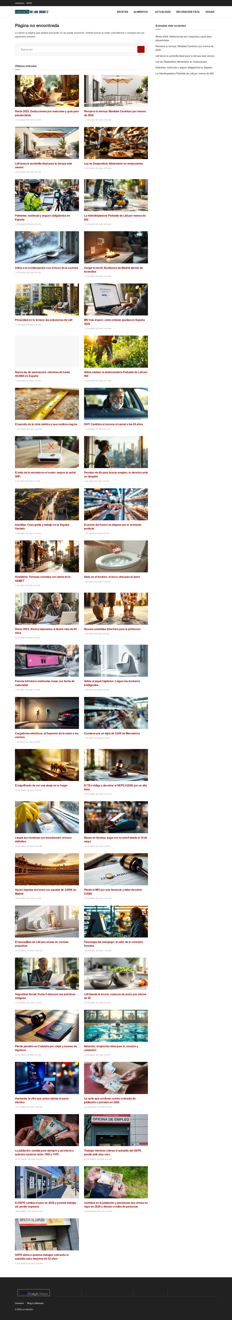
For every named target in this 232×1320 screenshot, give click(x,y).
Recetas (122, 11)
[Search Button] (141, 49)
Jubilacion (19, 3)
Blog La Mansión (35, 1303)
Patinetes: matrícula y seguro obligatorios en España (184, 67)
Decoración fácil (188, 11)
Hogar (210, 11)
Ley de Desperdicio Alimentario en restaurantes (181, 61)
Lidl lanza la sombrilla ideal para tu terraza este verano (185, 56)
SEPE (29, 3)
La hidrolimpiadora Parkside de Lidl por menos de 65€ (185, 73)
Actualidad (163, 11)
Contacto (19, 1303)
